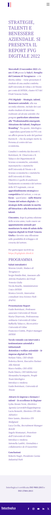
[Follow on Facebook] (28, 509)
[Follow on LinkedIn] (43, 509)
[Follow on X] (48, 509)
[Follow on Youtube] (38, 509)
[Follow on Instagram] (33, 509)
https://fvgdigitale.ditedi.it (20, 253)
